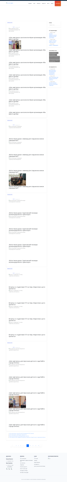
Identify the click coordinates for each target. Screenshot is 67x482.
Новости (44, 3)
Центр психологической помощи (39, 466)
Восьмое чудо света (23, 466)
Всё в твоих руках (54, 52)
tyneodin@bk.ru (9, 466)
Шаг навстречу (53, 54)
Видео (52, 3)
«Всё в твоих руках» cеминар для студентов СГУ (18, 434)
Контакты (58, 3)
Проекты (38, 3)
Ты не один (36, 458)
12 (35, 445)
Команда (35, 460)
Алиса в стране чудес (23, 468)
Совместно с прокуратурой (54, 57)
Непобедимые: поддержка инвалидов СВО (54, 61)
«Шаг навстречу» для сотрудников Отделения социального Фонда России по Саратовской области (27, 437)
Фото (48, 3)
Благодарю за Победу (23, 470)
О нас (34, 3)
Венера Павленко (37, 462)
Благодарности (36, 464)
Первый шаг (22, 464)
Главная (30, 3)
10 (30, 445)
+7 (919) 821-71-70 (10, 461)
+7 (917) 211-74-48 (10, 465)
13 (38, 445)
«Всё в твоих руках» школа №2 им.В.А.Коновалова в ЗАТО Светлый (21, 433)
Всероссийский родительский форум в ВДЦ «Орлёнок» (19, 436)
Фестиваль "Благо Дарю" (24, 472)
